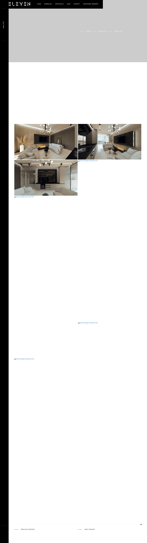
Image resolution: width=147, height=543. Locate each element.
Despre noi (48, 4)
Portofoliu (59, 4)
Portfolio (102, 31)
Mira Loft (3, 24)
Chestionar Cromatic (90, 4)
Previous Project (28, 529)
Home (39, 4)
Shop (68, 4)
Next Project (90, 529)
